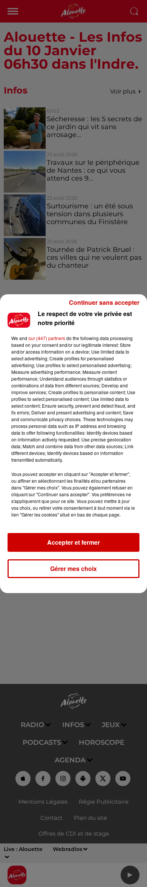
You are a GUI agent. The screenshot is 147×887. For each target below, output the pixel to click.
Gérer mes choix (73, 568)
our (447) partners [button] (46, 338)
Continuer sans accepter (104, 302)
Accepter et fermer (73, 542)
